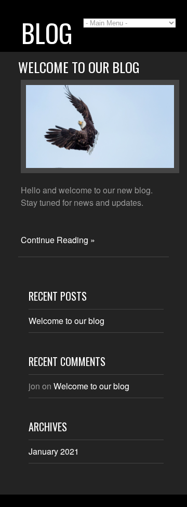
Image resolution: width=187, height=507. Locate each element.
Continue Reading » (58, 240)
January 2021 (54, 451)
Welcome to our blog (79, 67)
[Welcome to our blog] (100, 170)
